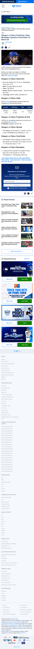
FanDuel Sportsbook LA (6, 446)
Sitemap (3, 379)
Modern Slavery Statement (7, 372)
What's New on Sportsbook (7, 363)
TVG (2, 499)
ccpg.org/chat (15, 622)
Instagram (3, 595)
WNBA (2, 533)
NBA (2, 479)
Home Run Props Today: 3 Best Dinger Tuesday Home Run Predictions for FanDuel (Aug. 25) (10, 205)
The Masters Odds (5, 405)
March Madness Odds (6, 399)
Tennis (3, 528)
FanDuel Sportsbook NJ (6, 455)
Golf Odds (3, 403)
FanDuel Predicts (5, 508)
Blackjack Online (5, 576)
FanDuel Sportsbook (6, 497)
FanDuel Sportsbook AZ (7, 428)
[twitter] (6, 47)
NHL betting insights (11, 75)
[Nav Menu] (3, 6)
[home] (17, 6)
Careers (5, 605)
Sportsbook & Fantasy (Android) (8, 543)
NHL (13, 27)
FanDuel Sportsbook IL (6, 442)
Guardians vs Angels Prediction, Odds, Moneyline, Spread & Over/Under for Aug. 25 (10, 243)
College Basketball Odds (7, 397)
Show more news (16, 251)
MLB (2, 519)
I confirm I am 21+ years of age (18, 188)
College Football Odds (6, 394)
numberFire (12, 122)
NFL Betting (4, 558)
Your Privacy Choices (26, 612)
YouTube (3, 598)
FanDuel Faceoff (5, 506)
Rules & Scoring (5, 368)
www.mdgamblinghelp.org (13, 625)
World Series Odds (5, 414)
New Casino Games (6, 573)
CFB (2, 524)
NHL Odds (3, 401)
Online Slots (4, 571)
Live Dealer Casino (5, 578)
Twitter (3, 593)
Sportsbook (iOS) (5, 546)
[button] (17, 20)
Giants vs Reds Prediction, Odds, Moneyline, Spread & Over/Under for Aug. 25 (9, 228)
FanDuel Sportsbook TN (6, 464)
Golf (2, 526)
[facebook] (2, 47)
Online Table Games (6, 582)
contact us (23, 633)
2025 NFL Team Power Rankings (9, 562)
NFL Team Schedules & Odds (8, 565)
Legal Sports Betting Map (7, 374)
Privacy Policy (6, 609)
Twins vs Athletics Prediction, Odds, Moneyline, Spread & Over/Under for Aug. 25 (10, 235)
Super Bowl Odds (5, 388)
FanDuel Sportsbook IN (6, 444)
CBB (2, 535)
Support (3, 359)
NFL (2, 477)
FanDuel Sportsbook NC (7, 453)
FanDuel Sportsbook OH (7, 460)
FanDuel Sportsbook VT (6, 469)
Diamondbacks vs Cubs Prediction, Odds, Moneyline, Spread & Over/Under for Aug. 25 (10, 212)
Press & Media (24, 614)
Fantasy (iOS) (4, 541)
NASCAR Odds (4, 412)
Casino (3, 491)
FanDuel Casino (5, 502)
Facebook (3, 591)
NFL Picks (3, 560)
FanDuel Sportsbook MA (7, 449)
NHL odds (6, 101)
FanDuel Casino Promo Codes (8, 584)
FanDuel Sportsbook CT (6, 435)
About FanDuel (4, 361)
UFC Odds (3, 408)
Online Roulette (5, 580)
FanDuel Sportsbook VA (7, 466)
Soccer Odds (4, 410)
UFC (2, 486)
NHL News (6, 11)
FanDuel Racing (5, 504)
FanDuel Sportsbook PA (6, 462)
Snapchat (3, 600)
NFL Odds (3, 385)
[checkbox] (8, 188)
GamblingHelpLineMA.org (7, 623)
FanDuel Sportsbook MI (6, 451)
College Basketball (5, 482)
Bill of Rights (24, 607)
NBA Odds (3, 390)
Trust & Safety (6, 607)
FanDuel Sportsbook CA (7, 431)
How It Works (4, 366)
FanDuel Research (8, 1)
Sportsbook (22, 1)
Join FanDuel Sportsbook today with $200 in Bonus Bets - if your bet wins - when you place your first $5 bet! (16, 159)
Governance (24, 605)
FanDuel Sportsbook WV (7, 471)
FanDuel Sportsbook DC (7, 437)
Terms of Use (6, 612)
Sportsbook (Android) (6, 548)
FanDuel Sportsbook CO (7, 433)
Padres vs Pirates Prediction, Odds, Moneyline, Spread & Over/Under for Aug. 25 (10, 220)
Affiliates (3, 377)
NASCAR (3, 530)
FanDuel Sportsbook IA (6, 440)
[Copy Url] (9, 47)
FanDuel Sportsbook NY (6, 457)
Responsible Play (5, 370)
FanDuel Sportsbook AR (7, 426)
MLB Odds (3, 392)
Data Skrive (8, 42)
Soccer (3, 488)
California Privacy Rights (26, 609)
